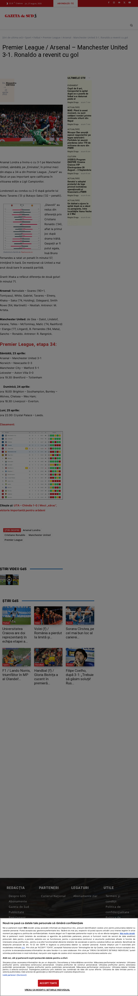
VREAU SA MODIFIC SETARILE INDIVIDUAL (47, 989)
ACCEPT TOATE (48, 983)
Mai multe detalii (127, 933)
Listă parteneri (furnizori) (15, 975)
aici (23, 947)
